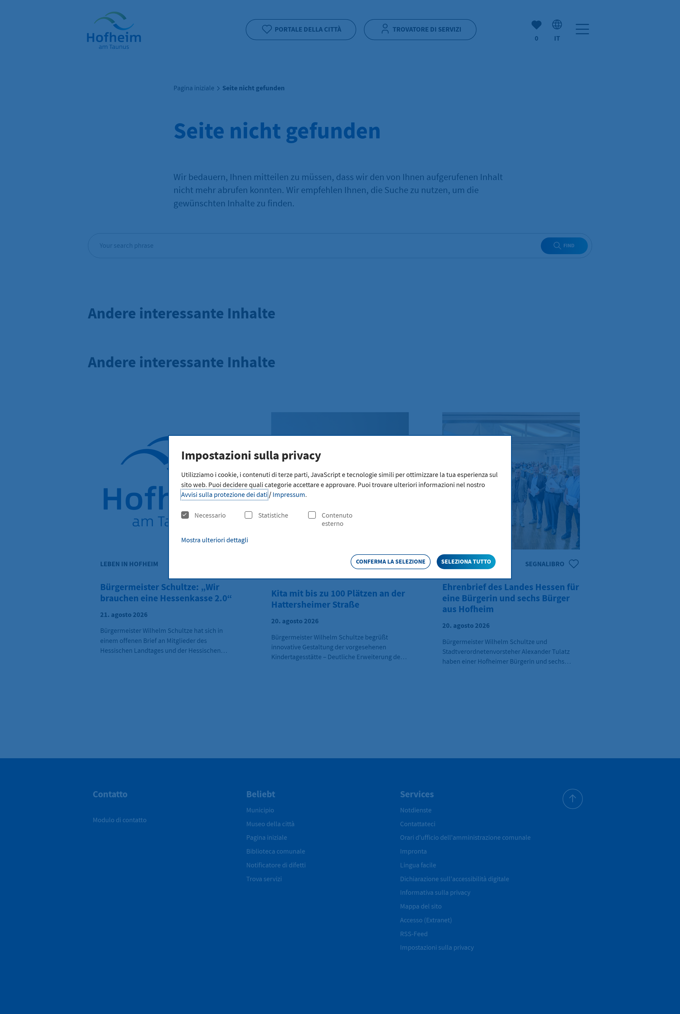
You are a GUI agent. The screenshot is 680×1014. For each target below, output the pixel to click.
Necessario (210, 515)
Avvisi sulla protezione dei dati (224, 494)
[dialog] (340, 507)
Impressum (289, 494)
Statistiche (273, 515)
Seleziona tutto (466, 561)
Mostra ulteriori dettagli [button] (214, 540)
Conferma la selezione (391, 561)
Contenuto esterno (337, 519)
